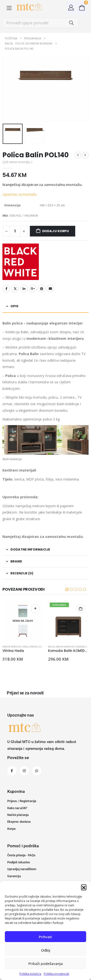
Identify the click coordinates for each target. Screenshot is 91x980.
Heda (25, 646)
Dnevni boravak (11, 646)
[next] (85, 155)
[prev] (77, 155)
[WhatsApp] (36, 770)
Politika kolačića (30, 974)
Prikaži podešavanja (45, 963)
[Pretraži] (71, 23)
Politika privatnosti (56, 974)
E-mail (50, 288)
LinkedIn (24, 288)
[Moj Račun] (71, 7)
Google (33, 288)
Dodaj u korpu (55, 231)
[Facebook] (12, 770)
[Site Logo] (29, 7)
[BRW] (20, 262)
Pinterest (41, 288)
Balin (51, 646)
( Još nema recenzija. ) (17, 162)
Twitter (15, 288)
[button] (83, 887)
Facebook (6, 288)
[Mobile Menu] (9, 8)
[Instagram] (24, 770)
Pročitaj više (35, 608)
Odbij (45, 950)
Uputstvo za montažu (19, 194)
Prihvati (45, 936)
